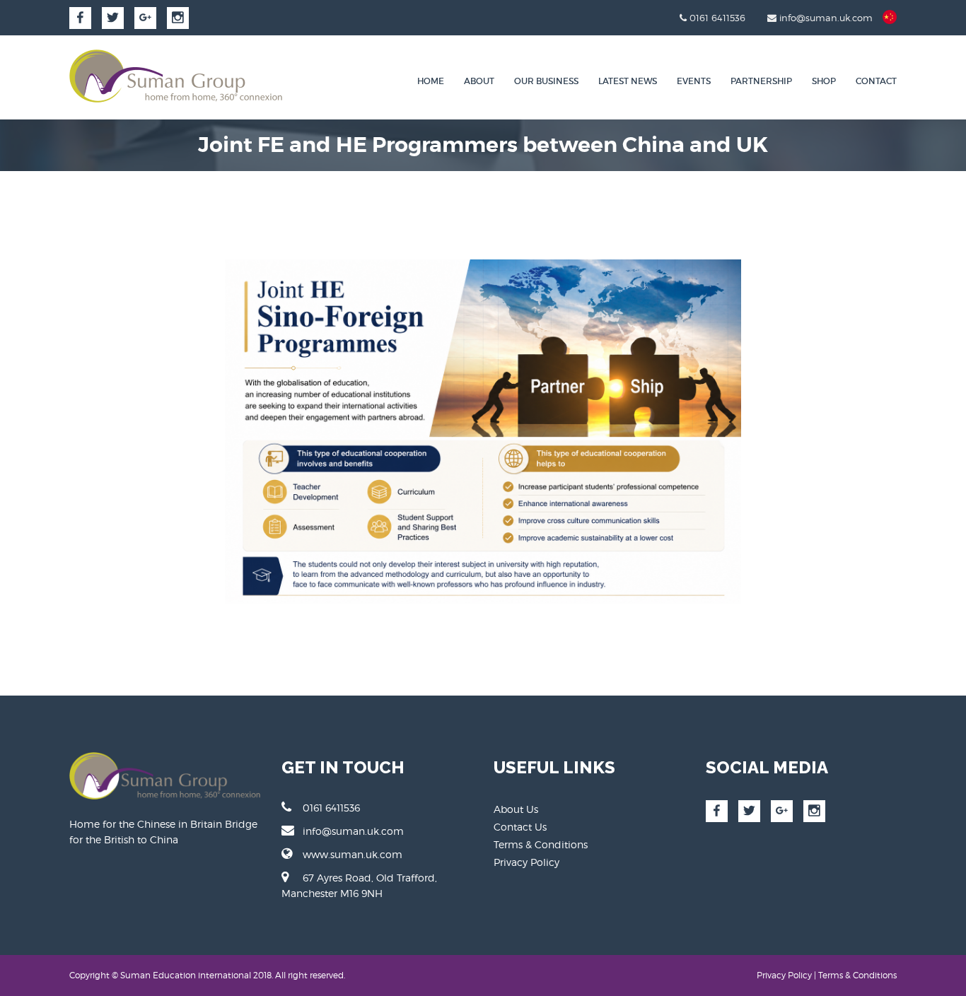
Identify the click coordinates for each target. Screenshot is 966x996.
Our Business (546, 81)
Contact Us (520, 827)
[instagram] (178, 18)
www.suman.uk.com (352, 854)
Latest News (627, 81)
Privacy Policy (526, 862)
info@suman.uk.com (353, 831)
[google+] (145, 18)
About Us (516, 809)
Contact (876, 81)
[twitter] (113, 18)
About (479, 81)
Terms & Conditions (541, 844)
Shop (824, 81)
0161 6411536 (331, 808)
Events (694, 81)
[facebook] (80, 18)
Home (430, 81)
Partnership (761, 81)
